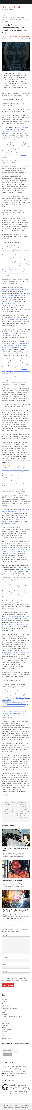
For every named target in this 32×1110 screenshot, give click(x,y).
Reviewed (5, 1032)
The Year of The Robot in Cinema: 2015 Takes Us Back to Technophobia (15, 911)
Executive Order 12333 (9, 333)
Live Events (5, 1021)
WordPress (25, 1107)
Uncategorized (7, 1038)
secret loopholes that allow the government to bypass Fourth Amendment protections (15, 270)
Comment (6, 935)
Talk (28, 36)
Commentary (10, 36)
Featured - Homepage (20, 36)
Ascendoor (11, 1107)
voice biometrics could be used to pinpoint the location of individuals (15, 652)
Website (4, 971)
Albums (4, 999)
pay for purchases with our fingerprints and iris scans (15, 624)
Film (3, 1012)
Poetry (4, 1027)
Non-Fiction (6, 1023)
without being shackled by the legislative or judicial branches (16, 371)
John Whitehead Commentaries (12, 1017)
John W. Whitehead (23, 39)
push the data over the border (16, 319)
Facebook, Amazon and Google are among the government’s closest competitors (14, 551)
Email (4, 964)
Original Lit (5, 1025)
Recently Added (7, 1029)
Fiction (4, 1010)
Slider (4, 1034)
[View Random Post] (25, 2)
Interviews (5, 1014)
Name (4, 958)
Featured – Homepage (9, 1008)
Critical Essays (6, 1006)
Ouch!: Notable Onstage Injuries (13, 880)
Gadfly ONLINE (11, 7)
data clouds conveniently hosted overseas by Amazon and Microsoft (15, 470)
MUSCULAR (18, 353)
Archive (4, 36)
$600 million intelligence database (13, 702)
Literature (5, 1019)
